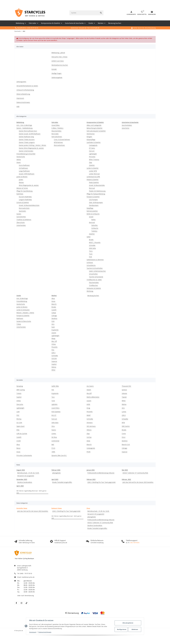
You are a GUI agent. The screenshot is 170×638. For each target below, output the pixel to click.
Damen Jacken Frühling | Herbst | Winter (32, 145)
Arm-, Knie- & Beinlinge (24, 125)
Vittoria (89, 430)
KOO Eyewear (56, 412)
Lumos (124, 412)
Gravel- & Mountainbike (97, 185)
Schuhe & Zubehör (23, 202)
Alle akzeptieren (127, 623)
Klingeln (89, 137)
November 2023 (22, 479)
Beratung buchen (93, 295)
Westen (21, 182)
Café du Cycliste (22, 433)
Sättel (88, 237)
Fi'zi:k (53, 448)
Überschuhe (21, 222)
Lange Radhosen (24, 171)
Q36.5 (53, 353)
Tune (90, 254)
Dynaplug (20, 386)
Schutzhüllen (93, 274)
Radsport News (56, 508)
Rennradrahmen (59, 145)
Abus (53, 298)
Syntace (124, 390)
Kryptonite (55, 330)
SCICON (54, 358)
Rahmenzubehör (92, 211)
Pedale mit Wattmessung (97, 191)
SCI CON (19, 422)
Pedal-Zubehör (94, 182)
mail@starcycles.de (28, 577)
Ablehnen (135, 629)
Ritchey (19, 419)
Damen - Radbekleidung (24, 128)
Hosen (19, 162)
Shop (88, 508)
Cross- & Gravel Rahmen (62, 139)
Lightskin (54, 404)
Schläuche (94, 228)
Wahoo (54, 367)
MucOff (89, 393)
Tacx (53, 397)
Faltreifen (94, 225)
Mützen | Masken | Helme (25, 313)
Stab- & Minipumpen (96, 202)
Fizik (90, 257)
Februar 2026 (56, 470)
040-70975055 (134, 543)
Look (18, 412)
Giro (53, 324)
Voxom (89, 390)
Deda (88, 441)
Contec (54, 433)
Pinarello (54, 347)
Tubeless (94, 231)
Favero (54, 430)
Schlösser (90, 262)
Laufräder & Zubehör (94, 142)
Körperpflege (91, 139)
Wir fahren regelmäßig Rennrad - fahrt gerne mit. (31, 492)
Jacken (21, 179)
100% (53, 452)
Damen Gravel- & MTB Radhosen (29, 134)
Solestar (124, 393)
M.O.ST (54, 415)
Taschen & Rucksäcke (96, 277)
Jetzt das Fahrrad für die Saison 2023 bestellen (138, 482)
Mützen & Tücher (22, 188)
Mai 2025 (125, 470)
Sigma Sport (20, 426)
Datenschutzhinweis (44, 632)
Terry (90, 251)
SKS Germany (91, 426)
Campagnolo (93, 145)
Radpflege (90, 208)
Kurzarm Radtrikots (25, 197)
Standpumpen (93, 205)
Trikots (19, 324)
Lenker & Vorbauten (23, 310)
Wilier (53, 370)
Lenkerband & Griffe (93, 177)
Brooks (91, 240)
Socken (19, 214)
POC (53, 350)
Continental (55, 441)
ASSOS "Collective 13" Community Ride (135, 473)
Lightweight (93, 154)
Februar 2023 (91, 479)
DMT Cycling (21, 390)
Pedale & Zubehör (92, 179)
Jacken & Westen (22, 177)
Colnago (54, 315)
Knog (88, 408)
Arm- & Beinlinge (22, 298)
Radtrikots (20, 194)
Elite (18, 430)
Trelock (19, 393)
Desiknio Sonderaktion (24, 482)
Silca (53, 426)
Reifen (93, 220)
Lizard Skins (55, 408)
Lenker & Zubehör (92, 168)
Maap (53, 338)
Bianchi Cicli (126, 444)
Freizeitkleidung (22, 301)
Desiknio (54, 318)
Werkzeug (90, 291)
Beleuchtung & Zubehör (94, 128)
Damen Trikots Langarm (27, 142)
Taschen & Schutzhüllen (95, 268)
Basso (18, 448)
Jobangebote (56, 473)
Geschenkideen (127, 125)
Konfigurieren (121, 629)
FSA (53, 390)
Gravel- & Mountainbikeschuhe (29, 205)
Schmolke (92, 245)
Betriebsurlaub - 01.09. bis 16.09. (28, 473)
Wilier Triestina (94, 159)
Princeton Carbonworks (24, 455)
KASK (88, 404)
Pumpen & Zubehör (93, 197)
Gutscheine (125, 128)
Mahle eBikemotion (93, 397)
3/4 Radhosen (23, 168)
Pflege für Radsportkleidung (96, 194)
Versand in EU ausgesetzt (25, 476)
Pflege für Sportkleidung (24, 191)
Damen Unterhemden (26, 151)
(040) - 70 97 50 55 (26, 573)
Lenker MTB (93, 171)
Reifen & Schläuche (93, 214)
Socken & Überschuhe (24, 321)
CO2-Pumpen (93, 200)
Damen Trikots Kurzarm (27, 139)
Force (123, 437)
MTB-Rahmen (58, 142)
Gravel (91, 217)
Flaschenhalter (94, 282)
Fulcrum (91, 151)
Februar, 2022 (126, 479)
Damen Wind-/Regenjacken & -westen (31, 148)
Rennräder (55, 134)
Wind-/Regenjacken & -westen (29, 185)
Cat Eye (89, 437)
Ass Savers (90, 386)
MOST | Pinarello (94, 242)
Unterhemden (21, 225)
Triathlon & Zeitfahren (24, 220)
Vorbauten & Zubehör (94, 288)
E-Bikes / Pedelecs (57, 128)
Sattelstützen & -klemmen (95, 260)
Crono (124, 433)
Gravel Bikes (56, 125)
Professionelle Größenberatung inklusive (100, 473)
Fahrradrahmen (57, 137)
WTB (123, 422)
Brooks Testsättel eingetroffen (62, 482)
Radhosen (20, 318)
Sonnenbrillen (21, 217)
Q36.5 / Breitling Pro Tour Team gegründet (101, 482)
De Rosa (54, 437)
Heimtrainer (91, 134)
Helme (19, 159)
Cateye (54, 313)
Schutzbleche (91, 265)
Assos (53, 301)
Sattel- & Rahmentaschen (97, 271)
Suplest (54, 364)
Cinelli (19, 441)
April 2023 (55, 479)
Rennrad (92, 188)
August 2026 (21, 470)
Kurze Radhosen (24, 165)
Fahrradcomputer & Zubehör (96, 131)
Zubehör (92, 165)
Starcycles (20, 404)
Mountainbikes (56, 131)
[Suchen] (100, 12)
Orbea (54, 344)
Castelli (54, 310)
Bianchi (54, 304)
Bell (53, 444)
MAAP (89, 415)
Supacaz (54, 361)
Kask (53, 327)
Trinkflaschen (93, 285)
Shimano (89, 422)
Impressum (32, 632)
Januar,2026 (91, 470)
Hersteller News (21, 508)
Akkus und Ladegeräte (94, 125)
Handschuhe (21, 157)
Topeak (124, 397)
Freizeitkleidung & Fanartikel (26, 154)
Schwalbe (125, 419)
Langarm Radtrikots (25, 200)
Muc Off (54, 341)
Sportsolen (22, 211)
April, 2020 (20, 486)
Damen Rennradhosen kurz (28, 131)
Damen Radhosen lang (26, 137)
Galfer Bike (55, 386)
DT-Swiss (92, 148)
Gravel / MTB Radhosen (26, 174)
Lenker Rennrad (94, 174)
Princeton (92, 157)
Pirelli (88, 452)
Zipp (90, 162)
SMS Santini (126, 426)
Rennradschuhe (24, 208)
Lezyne (54, 333)
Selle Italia (92, 248)
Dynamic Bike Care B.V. (59, 455)
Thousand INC (126, 386)
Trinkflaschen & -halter (94, 280)
